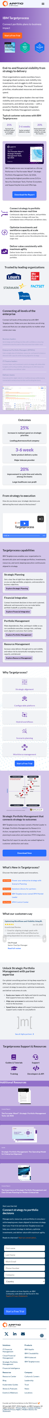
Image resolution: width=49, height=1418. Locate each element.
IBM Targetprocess (32, 1361)
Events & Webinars (10, 1393)
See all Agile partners (23, 1034)
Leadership (29, 1380)
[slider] (24, 536)
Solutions (6, 1345)
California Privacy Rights (12, 1409)
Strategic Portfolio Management (10, 1363)
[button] (43, 3)
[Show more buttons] (43, 536)
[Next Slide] (44, 939)
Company (28, 1372)
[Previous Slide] (5, 939)
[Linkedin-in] (14, 1334)
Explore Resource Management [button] (18, 658)
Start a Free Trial (15, 1311)
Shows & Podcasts (10, 1389)
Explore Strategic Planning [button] (17, 588)
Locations (28, 1393)
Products (28, 1345)
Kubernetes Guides (10, 1385)
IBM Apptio (29, 1349)
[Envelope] (23, 1334)
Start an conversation (27, 1238)
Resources (7, 1372)
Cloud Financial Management (9, 1356)
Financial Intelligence (11, 1368)
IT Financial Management (8, 1350)
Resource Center (9, 1376)
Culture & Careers (32, 1376)
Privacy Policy (21, 1408)
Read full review (14, 948)
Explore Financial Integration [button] (18, 612)
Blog (4, 1380)
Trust (27, 1385)
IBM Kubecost (30, 1357)
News (27, 1389)
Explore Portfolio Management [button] (18, 635)
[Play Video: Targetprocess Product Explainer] (24, 523)
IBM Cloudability (31, 1353)
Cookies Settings (34, 1408)
